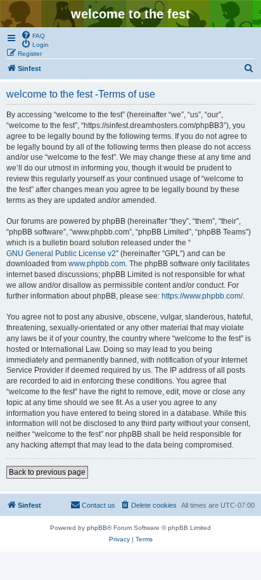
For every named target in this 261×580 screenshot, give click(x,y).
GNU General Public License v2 (61, 253)
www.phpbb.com (96, 263)
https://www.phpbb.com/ (202, 296)
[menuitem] (33, 34)
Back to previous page (47, 472)
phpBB (97, 527)
